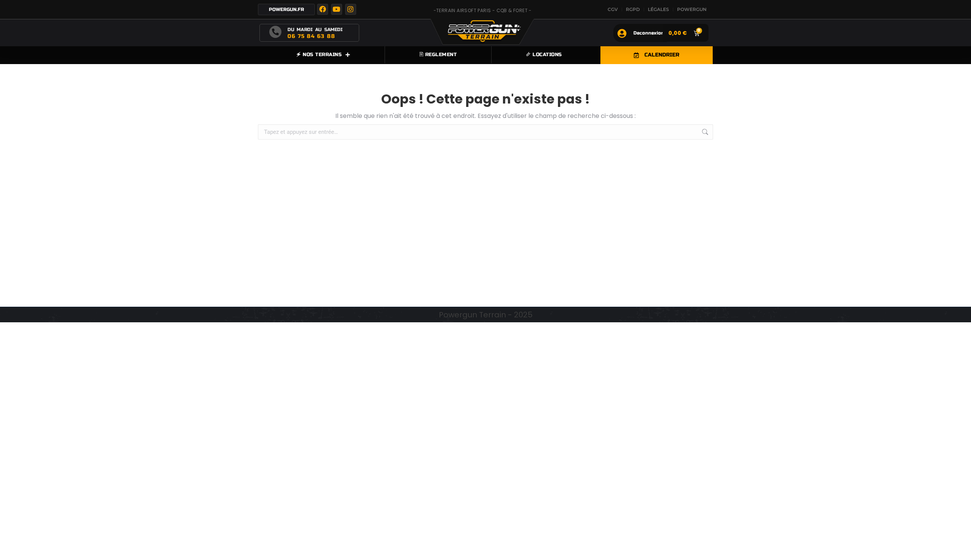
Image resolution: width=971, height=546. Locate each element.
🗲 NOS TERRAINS (319, 55)
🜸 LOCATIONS (544, 55)
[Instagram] (350, 9)
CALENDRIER (661, 55)
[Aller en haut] (959, 534)
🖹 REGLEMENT (438, 55)
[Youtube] (336, 9)
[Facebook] (322, 9)
